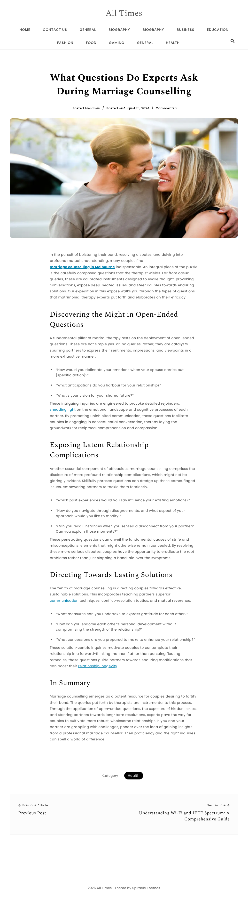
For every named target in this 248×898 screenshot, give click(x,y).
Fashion (65, 42)
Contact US (55, 29)
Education (217, 29)
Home (24, 29)
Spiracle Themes (146, 888)
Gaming (116, 42)
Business (185, 29)
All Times (124, 13)
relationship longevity (97, 666)
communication (64, 600)
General (88, 29)
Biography (119, 29)
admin (94, 108)
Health (173, 42)
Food (91, 42)
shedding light (63, 409)
